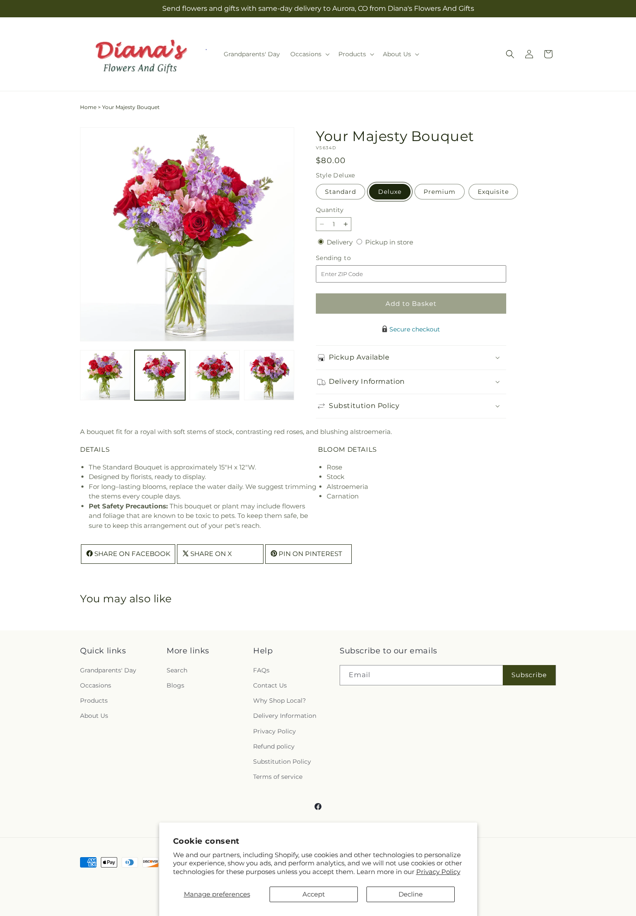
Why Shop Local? (279, 700)
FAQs (261, 670)
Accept (313, 894)
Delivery (340, 242)
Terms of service (277, 777)
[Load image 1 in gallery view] (105, 375)
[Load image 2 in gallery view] (160, 375)
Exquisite (493, 192)
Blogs (175, 685)
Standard (340, 192)
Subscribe (529, 675)
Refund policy (274, 746)
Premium (440, 192)
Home (88, 107)
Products (94, 700)
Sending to (346, 258)
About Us (94, 716)
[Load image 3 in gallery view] (215, 375)
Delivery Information (284, 716)
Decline (410, 894)
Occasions (95, 685)
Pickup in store (389, 242)
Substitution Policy (282, 761)
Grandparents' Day (108, 670)
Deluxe (390, 192)
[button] (309, 54)
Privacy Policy (438, 872)
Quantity (330, 210)
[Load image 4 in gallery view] (269, 375)
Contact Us (270, 685)
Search (177, 670)
